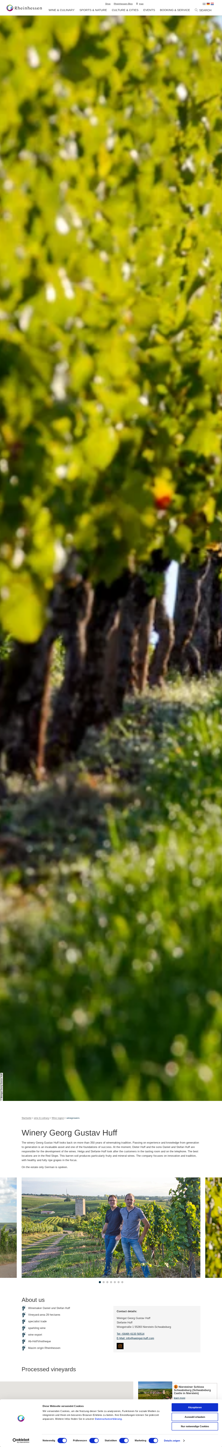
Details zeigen (172, 1440)
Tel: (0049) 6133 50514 (130, 1333)
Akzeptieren (195, 1407)
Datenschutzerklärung (108, 1418)
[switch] (94, 1440)
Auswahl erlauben (195, 1417)
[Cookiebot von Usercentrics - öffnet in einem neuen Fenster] (21, 1440)
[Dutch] (212, 4)
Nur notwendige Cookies (195, 1426)
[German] (208, 4)
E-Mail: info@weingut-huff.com (135, 1338)
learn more (177, 1394)
